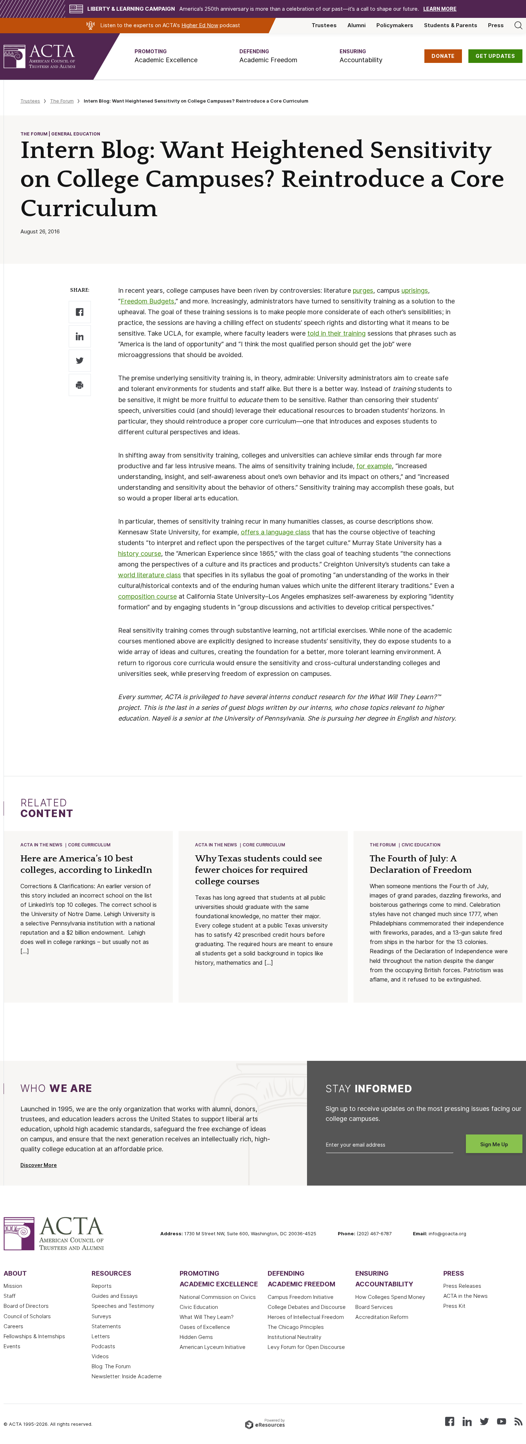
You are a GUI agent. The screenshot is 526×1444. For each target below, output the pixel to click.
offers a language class (275, 532)
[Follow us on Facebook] (449, 1421)
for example (374, 466)
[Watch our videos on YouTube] (501, 1421)
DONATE (443, 56)
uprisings (414, 290)
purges (363, 290)
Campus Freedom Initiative (300, 1297)
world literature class (149, 575)
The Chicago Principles (296, 1327)
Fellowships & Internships (34, 1336)
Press (496, 25)
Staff (9, 1296)
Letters (101, 1336)
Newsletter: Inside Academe (127, 1376)
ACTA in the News (41, 844)
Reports (102, 1286)
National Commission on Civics (218, 1297)
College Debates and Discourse (307, 1307)
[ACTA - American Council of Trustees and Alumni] (48, 56)
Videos (100, 1356)
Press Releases (462, 1286)
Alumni (356, 25)
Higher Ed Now (199, 25)
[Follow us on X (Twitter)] (484, 1421)
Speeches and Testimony (123, 1306)
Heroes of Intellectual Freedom (306, 1317)
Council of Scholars (27, 1316)
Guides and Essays (115, 1296)
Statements (106, 1326)
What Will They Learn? (207, 1317)
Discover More (38, 1165)
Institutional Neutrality (294, 1337)
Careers (13, 1326)
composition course (147, 596)
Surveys (101, 1316)
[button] (166, 56)
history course (139, 553)
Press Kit (454, 1306)
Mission (13, 1286)
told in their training (336, 333)
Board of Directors (26, 1306)
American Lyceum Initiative (212, 1347)
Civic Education (420, 844)
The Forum (62, 101)
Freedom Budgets (147, 301)
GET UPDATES (495, 56)
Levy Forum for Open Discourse (306, 1347)
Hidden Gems (196, 1337)
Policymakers (394, 25)
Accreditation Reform (381, 1317)
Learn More (440, 9)
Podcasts (103, 1346)
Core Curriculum (89, 844)
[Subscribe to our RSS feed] (518, 1421)
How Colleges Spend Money (390, 1297)
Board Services (374, 1307)
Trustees (324, 25)
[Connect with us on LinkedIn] (467, 1421)
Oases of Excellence (205, 1327)
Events (12, 1346)
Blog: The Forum (111, 1366)
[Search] (518, 25)
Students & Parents (450, 25)
